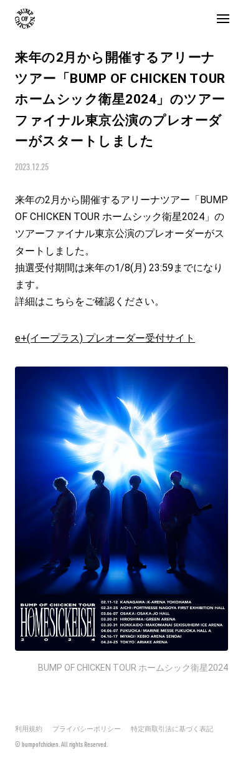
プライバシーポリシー (86, 729)
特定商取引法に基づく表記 (172, 729)
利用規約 (28, 729)
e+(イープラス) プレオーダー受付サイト (105, 338)
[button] (223, 19)
